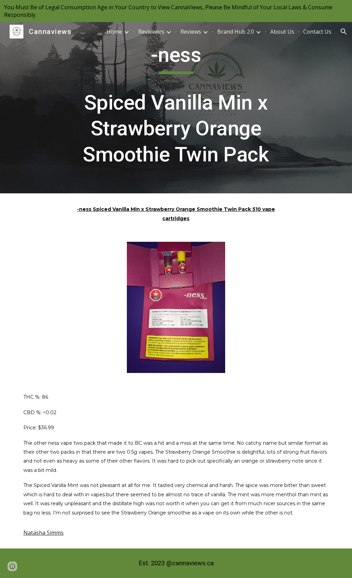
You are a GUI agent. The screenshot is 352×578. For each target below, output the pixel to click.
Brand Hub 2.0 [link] (235, 31)
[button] (344, 31)
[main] (176, 107)
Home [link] (114, 31)
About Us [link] (282, 31)
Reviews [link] (190, 31)
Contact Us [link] (317, 31)
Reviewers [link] (151, 31)
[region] (176, 11)
